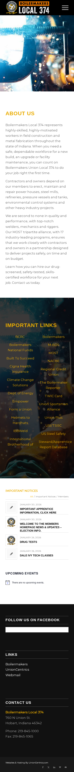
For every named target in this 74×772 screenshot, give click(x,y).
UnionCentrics (17, 669)
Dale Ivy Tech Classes (36, 555)
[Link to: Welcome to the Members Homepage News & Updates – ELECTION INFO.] (11, 522)
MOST (53, 353)
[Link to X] (48, 767)
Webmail (13, 675)
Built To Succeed (20, 358)
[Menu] (63, 7)
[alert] (37, 582)
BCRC (20, 337)
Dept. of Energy (20, 393)
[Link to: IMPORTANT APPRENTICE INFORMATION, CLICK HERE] (11, 507)
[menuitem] (63, 7)
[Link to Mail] (65, 767)
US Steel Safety (53, 434)
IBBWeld (20, 431)
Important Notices (22, 491)
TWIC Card (53, 396)
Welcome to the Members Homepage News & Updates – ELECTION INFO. (41, 527)
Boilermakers (17, 664)
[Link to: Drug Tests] (11, 540)
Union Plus (54, 417)
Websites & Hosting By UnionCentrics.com (27, 762)
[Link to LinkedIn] (54, 767)
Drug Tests (28, 541)
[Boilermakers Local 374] (31, 7)
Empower (20, 401)
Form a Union (20, 409)
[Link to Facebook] (43, 767)
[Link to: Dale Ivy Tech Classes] (11, 553)
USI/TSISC (54, 425)
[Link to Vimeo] (60, 767)
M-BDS (53, 345)
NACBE (53, 361)
